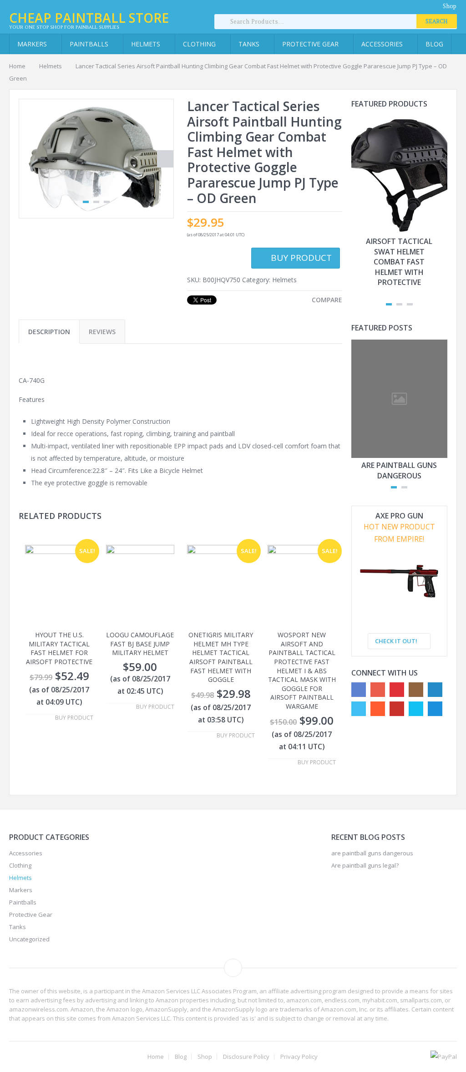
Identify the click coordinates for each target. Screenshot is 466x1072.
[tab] (49, 332)
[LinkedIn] (435, 689)
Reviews (102, 331)
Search (436, 21)
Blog (434, 44)
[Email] (435, 708)
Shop (449, 6)
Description (49, 331)
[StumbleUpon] (377, 708)
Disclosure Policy (246, 1057)
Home (17, 66)
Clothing (200, 44)
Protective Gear (311, 44)
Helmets (146, 44)
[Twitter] (358, 708)
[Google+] (377, 689)
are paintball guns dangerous (399, 470)
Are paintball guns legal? (365, 865)
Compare (327, 299)
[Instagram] (416, 689)
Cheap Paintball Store (89, 17)
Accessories (383, 44)
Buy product (301, 258)
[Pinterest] (397, 689)
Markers (33, 44)
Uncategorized (29, 939)
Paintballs (90, 44)
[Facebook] (358, 689)
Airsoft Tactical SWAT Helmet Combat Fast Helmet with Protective (399, 261)
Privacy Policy (299, 1057)
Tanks (249, 44)
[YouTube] (397, 708)
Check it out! (397, 641)
